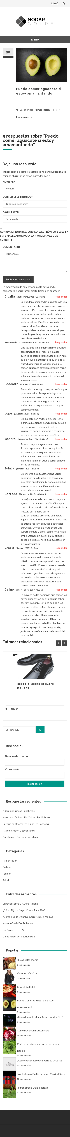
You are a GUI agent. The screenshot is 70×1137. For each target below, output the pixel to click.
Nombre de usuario (16, 756)
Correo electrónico (18, 196)
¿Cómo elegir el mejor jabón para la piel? (40, 1016)
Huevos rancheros (24, 810)
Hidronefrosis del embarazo (18, 923)
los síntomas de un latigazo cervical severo (42, 1074)
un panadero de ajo (14, 929)
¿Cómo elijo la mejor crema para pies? (24, 910)
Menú (54, 3)
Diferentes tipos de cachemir (32, 823)
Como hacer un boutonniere (33, 1030)
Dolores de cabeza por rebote (32, 817)
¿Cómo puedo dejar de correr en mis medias (28, 916)
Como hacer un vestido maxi (19, 936)
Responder (61, 296)
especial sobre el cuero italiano (20, 903)
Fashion (14, 708)
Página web (11, 212)
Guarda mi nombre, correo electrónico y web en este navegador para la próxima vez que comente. (34, 235)
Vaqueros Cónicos (27, 973)
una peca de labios (27, 837)
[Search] (40, 729)
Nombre (9, 181)
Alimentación (42, 109)
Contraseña (12, 769)
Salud (6, 880)
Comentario (11, 247)
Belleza (7, 867)
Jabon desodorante (24, 830)
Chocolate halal (26, 986)
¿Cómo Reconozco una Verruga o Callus (39, 1060)
